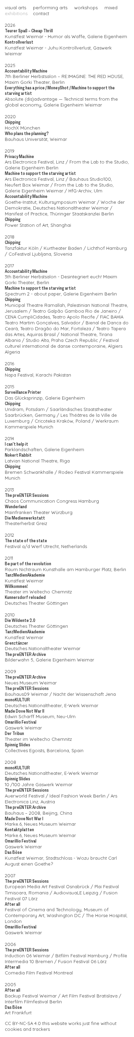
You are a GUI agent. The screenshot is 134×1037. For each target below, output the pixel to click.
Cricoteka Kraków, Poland (62, 421)
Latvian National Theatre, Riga (37, 461)
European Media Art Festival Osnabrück (47, 886)
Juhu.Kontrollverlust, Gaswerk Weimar (58, 50)
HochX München (22, 128)
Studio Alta (37, 340)
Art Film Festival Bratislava (90, 996)
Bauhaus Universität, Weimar (36, 139)
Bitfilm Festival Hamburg (81, 955)
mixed (111, 7)
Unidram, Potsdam (25, 409)
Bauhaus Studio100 (90, 179)
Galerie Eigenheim (65, 398)
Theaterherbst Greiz (26, 523)
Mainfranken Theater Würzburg (38, 512)
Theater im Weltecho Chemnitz (38, 591)
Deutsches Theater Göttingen (36, 603)
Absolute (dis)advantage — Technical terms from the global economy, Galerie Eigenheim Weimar (61, 102)
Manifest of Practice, (26, 213)
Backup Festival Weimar (31, 996)
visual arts (15, 7)
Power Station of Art (26, 225)
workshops (86, 7)
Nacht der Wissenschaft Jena (84, 694)
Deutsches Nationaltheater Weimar (71, 208)
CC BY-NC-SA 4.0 (23, 1023)
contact (41, 13)
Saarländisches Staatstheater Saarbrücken (58, 412)
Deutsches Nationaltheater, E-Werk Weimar (51, 705)
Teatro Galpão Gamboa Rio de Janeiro (75, 311)
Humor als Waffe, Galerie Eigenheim (87, 36)
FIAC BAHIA (111, 317)
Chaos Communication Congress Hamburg (52, 501)
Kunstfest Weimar (24, 36)
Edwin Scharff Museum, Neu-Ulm (40, 716)
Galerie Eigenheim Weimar (34, 190)
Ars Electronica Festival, (30, 162)
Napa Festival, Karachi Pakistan (38, 375)
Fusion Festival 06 (77, 961)
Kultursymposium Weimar (67, 202)
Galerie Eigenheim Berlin (31, 167)
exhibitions (16, 13)
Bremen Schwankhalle (29, 472)
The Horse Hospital (106, 915)
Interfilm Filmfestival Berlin (33, 1001)
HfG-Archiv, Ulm (85, 190)
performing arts (50, 7)
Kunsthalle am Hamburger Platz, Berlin (84, 569)
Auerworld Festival (24, 796)
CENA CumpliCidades (27, 317)
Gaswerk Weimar (23, 728)
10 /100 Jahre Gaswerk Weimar (38, 784)
